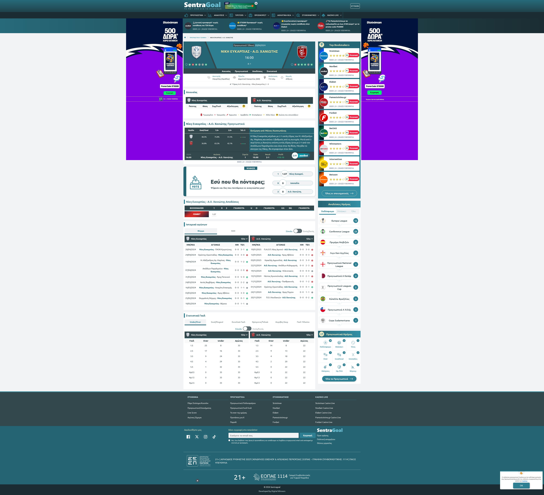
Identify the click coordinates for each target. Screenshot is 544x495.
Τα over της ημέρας (238, 412)
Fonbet (333, 112)
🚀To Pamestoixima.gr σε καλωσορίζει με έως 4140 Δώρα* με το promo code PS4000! (342, 24)
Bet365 (333, 128)
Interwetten (335, 159)
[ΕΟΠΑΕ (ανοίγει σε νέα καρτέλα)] (281, 477)
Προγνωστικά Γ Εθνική (244, 45)
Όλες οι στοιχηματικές (337, 193)
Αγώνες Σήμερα (194, 417)
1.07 (214, 214)
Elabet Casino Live (323, 412)
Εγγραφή (307, 435)
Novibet (333, 66)
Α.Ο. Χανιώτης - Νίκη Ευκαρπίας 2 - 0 (253, 84)
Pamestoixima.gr (337, 97)
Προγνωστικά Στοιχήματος (199, 408)
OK (521, 485)
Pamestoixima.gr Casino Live (328, 417)
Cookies (524, 481)
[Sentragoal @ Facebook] (188, 437)
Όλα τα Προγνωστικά (337, 378)
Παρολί (233, 422)
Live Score (192, 412)
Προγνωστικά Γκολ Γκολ (241, 408)
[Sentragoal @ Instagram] (206, 437)
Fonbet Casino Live (323, 422)
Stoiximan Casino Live (325, 403)
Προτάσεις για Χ (237, 417)
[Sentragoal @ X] (197, 437)
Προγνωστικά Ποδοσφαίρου (243, 403)
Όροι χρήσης (322, 435)
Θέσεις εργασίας (324, 443)
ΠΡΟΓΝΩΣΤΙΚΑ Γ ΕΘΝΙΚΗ (198, 37)
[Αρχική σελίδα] (185, 37)
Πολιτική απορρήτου (326, 439)
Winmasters (335, 143)
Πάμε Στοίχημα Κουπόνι (198, 403)
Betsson (333, 174)
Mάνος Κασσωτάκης (275, 130)
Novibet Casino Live (324, 408)
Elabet (332, 81)
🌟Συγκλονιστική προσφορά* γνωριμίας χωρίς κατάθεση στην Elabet (295, 24)
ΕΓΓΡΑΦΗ (355, 6)
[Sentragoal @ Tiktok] (214, 437)
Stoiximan (334, 50)
